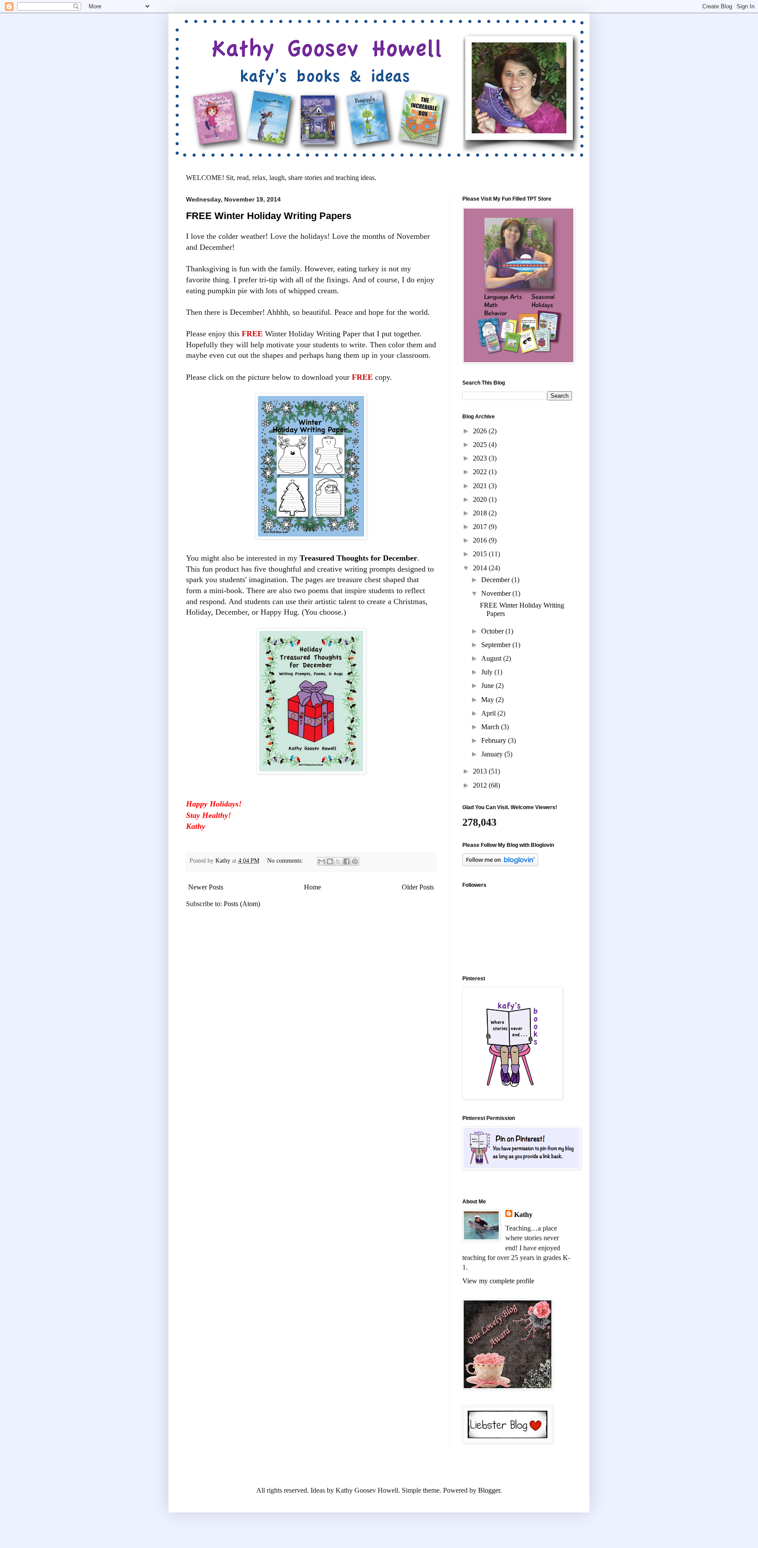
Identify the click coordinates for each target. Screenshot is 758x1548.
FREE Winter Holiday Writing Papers (268, 215)
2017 (481, 526)
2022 (481, 471)
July (487, 672)
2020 (481, 499)
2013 (481, 771)
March (491, 727)
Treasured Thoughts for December (358, 558)
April (489, 713)
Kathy (523, 1214)
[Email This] (321, 861)
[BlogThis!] (329, 861)
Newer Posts (205, 887)
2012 (481, 785)
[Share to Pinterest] (354, 861)
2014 (481, 568)
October (493, 631)
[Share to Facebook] (346, 861)
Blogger (489, 1490)
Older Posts (418, 887)
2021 (481, 486)
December (496, 579)
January (492, 754)
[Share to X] (338, 861)
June (488, 685)
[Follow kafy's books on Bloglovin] (500, 864)
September (496, 644)
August (492, 658)
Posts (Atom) (242, 903)
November (496, 593)
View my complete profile (498, 1281)
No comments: (286, 860)
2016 (481, 540)
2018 (481, 513)
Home (312, 887)
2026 (481, 431)
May (488, 699)
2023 (481, 458)
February (494, 740)
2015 (481, 554)
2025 (481, 444)
